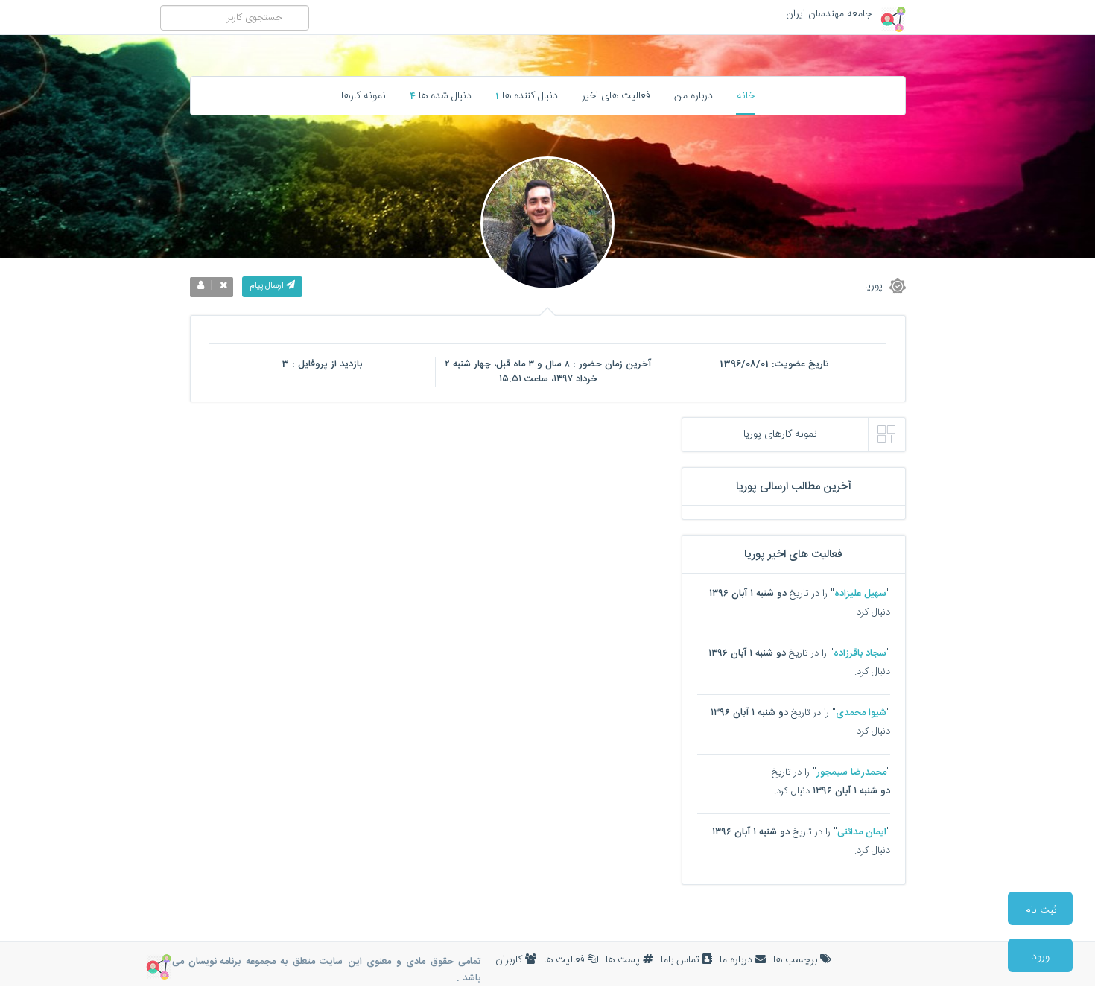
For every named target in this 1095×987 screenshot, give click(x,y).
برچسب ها (796, 960)
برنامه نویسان (214, 961)
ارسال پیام (268, 285)
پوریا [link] (875, 285)
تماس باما (681, 960)
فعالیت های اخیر (616, 96)
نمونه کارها (363, 96)
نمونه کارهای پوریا (780, 434)
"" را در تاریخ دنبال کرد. (799, 603)
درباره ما (737, 960)
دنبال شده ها (441, 96)
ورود (1041, 957)
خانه (746, 96)
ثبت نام (1040, 910)
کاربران (510, 960)
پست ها (624, 960)
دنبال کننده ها (526, 96)
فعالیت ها (566, 960)
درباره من (693, 96)
